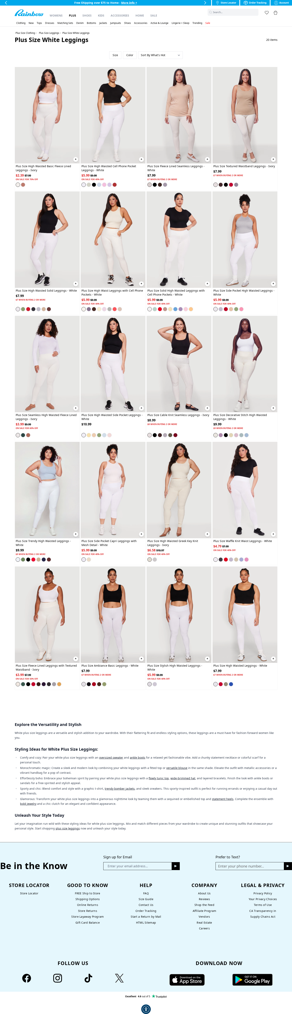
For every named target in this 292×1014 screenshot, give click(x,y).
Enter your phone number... (241, 866)
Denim (80, 23)
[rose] (241, 309)
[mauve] (246, 559)
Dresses (49, 23)
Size (115, 55)
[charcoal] (33, 309)
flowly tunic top (159, 778)
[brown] (160, 185)
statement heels (222, 799)
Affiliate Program (204, 911)
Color (129, 55)
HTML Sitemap (146, 922)
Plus (72, 15)
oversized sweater (111, 757)
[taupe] (23, 185)
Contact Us (146, 905)
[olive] (170, 435)
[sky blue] (246, 435)
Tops (39, 23)
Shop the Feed (204, 905)
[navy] (44, 559)
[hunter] (23, 435)
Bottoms (91, 23)
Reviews (204, 899)
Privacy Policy (262, 893)
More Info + (133, 3)
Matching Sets (65, 23)
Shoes (87, 15)
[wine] (175, 435)
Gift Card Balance (87, 922)
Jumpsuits (115, 23)
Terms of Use (263, 905)
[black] (94, 185)
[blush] (109, 435)
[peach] (191, 309)
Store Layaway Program (87, 916)
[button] (256, 12)
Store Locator (29, 893)
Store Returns (87, 911)
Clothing (20, 23)
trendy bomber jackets (120, 788)
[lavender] (109, 185)
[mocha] (49, 309)
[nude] (120, 309)
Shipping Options (87, 899)
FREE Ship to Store (87, 893)
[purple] (180, 309)
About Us (204, 893)
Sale (153, 15)
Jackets (103, 23)
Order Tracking (145, 911)
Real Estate (204, 922)
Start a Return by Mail (146, 916)
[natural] (231, 309)
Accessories (120, 15)
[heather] (165, 185)
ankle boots (137, 757)
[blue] (99, 185)
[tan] (44, 309)
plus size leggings (68, 828)
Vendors (204, 916)
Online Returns (87, 905)
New (31, 23)
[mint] (241, 435)
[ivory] (18, 185)
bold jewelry (28, 804)
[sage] (89, 185)
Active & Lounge (159, 23)
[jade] (236, 309)
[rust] (114, 185)
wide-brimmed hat (182, 778)
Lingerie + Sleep (180, 23)
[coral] (114, 309)
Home (139, 15)
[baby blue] (104, 435)
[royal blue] (231, 684)
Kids (101, 15)
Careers (204, 928)
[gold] (59, 684)
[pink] (104, 185)
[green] (104, 684)
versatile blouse (176, 768)
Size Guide (146, 899)
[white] (83, 185)
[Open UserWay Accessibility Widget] (146, 1009)
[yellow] (99, 309)
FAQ (146, 893)
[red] (231, 185)
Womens (56, 15)
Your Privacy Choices (263, 899)
